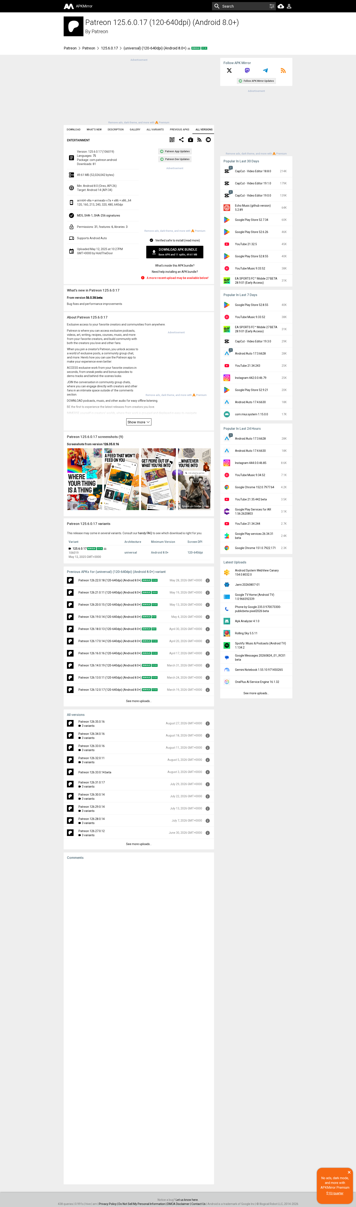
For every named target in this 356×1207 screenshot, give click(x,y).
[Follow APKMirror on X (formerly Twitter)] (229, 72)
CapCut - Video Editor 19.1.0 (253, 183)
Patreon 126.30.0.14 (91, 794)
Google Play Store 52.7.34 (251, 219)
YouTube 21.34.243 (247, 365)
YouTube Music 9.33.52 (250, 268)
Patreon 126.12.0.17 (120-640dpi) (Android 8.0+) (109, 689)
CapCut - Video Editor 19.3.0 (253, 341)
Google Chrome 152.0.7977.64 (254, 487)
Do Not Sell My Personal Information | (142, 1204)
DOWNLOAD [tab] (74, 129)
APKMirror (84, 6)
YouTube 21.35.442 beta (251, 499)
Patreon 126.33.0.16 (91, 746)
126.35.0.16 (111, 444)
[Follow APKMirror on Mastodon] (247, 72)
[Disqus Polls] (139, 914)
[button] (172, 140)
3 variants (88, 725)
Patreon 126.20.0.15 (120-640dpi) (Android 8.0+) (109, 604)
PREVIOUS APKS (179, 129)
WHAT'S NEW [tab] (94, 129)
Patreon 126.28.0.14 (91, 819)
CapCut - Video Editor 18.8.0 (253, 171)
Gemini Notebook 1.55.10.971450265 (259, 669)
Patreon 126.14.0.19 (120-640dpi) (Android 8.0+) (109, 665)
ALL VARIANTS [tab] (155, 129)
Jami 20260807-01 (247, 584)
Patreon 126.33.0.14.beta (94, 772)
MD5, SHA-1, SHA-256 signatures (98, 215)
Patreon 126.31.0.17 (91, 782)
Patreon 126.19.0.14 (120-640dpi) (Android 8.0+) (109, 616)
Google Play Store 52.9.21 (251, 390)
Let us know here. (187, 1199)
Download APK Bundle (178, 252)
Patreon (100, 31)
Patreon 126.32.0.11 (91, 758)
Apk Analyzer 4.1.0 (247, 621)
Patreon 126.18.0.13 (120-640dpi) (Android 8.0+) (109, 629)
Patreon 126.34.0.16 (91, 733)
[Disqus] (139, 1022)
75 (94, 155)
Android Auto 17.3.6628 (250, 353)
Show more (137, 422)
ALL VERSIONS (204, 129)
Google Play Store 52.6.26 (251, 232)
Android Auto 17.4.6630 (250, 402)
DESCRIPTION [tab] (116, 129)
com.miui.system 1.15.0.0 (251, 414)
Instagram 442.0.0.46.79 (250, 377)
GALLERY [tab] (135, 129)
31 (96, 226)
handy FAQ (145, 533)
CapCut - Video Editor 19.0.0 (253, 195)
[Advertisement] (139, 91)
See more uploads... (139, 701)
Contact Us (198, 1204)
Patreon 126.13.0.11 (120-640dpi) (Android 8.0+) (109, 677)
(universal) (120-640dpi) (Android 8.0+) (155, 48)
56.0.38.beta (94, 297)
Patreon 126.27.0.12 (91, 831)
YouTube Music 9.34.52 (250, 475)
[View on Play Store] (190, 140)
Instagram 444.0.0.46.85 (250, 463)
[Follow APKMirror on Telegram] (265, 72)
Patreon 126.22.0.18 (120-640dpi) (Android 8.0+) (109, 580)
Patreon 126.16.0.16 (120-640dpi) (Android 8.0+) (109, 653)
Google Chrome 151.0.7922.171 (255, 548)
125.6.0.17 (109, 48)
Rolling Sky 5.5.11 (246, 633)
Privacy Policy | (108, 1204)
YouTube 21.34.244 (247, 523)
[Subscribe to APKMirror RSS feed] (283, 72)
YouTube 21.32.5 (246, 244)
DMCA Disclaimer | (179, 1204)
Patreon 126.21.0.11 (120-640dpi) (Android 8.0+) (109, 592)
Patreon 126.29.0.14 (91, 806)
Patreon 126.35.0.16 (91, 721)
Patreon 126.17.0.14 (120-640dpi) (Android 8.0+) (109, 641)
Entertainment (78, 140)
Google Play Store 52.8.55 (251, 256)
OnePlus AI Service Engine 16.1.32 (257, 682)
